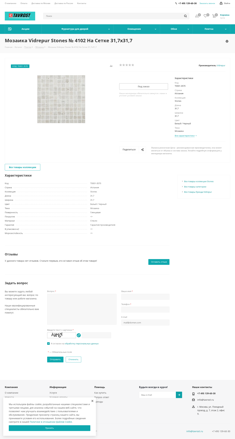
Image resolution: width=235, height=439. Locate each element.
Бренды (98, 401)
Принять (49, 428)
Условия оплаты (58, 397)
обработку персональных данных (82, 343)
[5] (132, 65)
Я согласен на (75, 343)
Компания (11, 387)
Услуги (53, 392)
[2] (123, 65)
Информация (58, 387)
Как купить (100, 392)
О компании (11, 392)
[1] (120, 65)
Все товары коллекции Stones (199, 181)
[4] (129, 65)
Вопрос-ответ (101, 397)
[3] (126, 65)
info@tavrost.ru (205, 399)
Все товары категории (195, 186)
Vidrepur (221, 65)
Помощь (99, 387)
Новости (9, 397)
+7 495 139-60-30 (206, 393)
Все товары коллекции (22, 167)
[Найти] (185, 16)
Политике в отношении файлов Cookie (51, 421)
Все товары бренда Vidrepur (198, 191)
